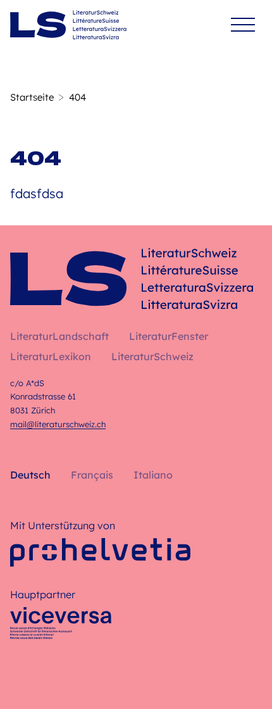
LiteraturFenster (168, 336)
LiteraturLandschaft (59, 336)
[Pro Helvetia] (100, 552)
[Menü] (243, 25)
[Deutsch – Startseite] (68, 24)
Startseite (32, 97)
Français (92, 474)
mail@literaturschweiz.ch (58, 424)
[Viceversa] (60, 626)
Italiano (153, 474)
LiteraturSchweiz (152, 356)
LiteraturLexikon (50, 356)
